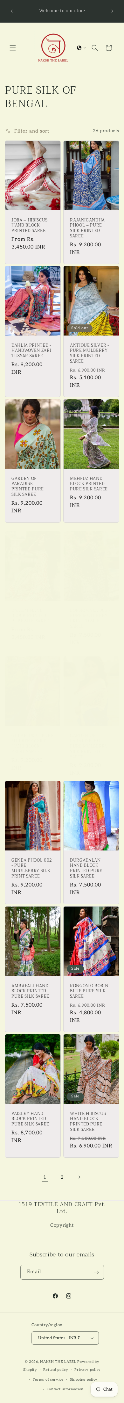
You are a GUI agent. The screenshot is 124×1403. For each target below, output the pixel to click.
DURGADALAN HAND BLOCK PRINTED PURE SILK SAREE (86, 868)
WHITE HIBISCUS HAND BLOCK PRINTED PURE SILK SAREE (88, 1121)
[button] (13, 48)
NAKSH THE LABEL (58, 1362)
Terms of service (48, 1380)
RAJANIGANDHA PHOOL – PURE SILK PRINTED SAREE (87, 228)
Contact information (65, 1389)
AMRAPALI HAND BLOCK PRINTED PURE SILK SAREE (30, 991)
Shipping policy (84, 1380)
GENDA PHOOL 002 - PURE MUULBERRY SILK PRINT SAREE (31, 868)
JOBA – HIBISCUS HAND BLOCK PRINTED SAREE (29, 225)
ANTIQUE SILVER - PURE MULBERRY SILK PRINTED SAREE (89, 353)
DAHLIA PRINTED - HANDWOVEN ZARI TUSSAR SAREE (31, 351)
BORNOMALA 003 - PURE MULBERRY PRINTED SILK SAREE (90, 618)
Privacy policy (87, 1370)
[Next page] (79, 1177)
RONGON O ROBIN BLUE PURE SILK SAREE (89, 991)
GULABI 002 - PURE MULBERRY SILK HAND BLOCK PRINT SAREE (32, 744)
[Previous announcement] (12, 11)
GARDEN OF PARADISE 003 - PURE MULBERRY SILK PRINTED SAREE (89, 746)
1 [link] (44, 1177)
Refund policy (55, 1370)
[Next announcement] (112, 11)
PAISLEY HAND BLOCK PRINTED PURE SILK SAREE (30, 1119)
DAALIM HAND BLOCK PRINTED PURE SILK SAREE (30, 616)
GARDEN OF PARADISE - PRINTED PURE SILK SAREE (27, 486)
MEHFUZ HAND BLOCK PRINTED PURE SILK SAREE (89, 484)
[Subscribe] (97, 1272)
